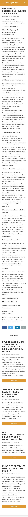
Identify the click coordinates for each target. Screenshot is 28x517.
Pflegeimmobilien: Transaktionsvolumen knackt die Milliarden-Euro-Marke (13, 347)
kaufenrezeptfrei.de (10, 3)
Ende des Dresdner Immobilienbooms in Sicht (13, 468)
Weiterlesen (14, 380)
